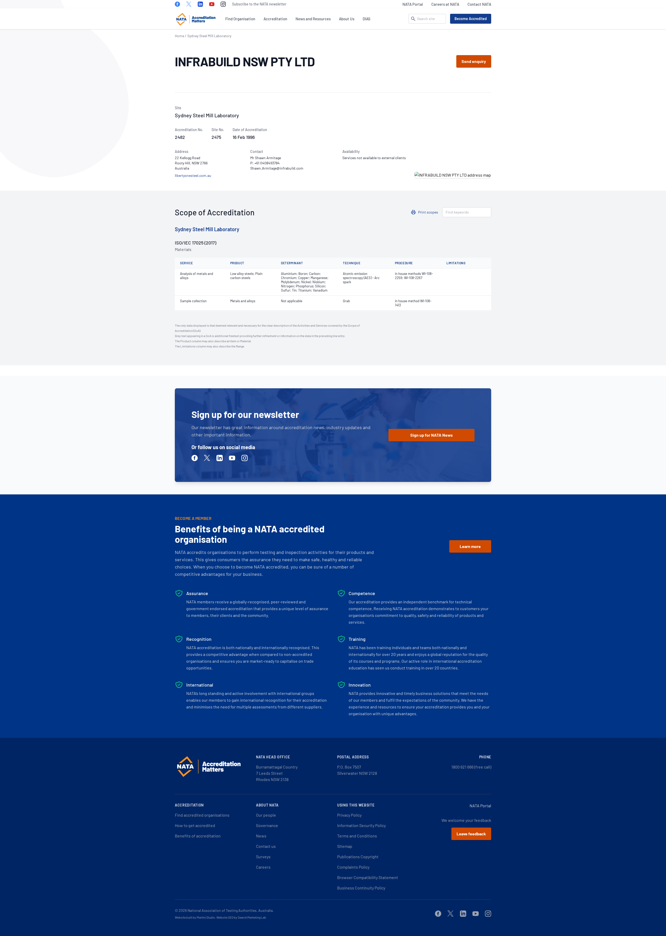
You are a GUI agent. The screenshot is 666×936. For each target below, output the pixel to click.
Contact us (266, 846)
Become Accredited (470, 18)
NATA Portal (412, 4)
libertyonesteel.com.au (193, 175)
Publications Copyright (358, 856)
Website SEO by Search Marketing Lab (241, 917)
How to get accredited (195, 825)
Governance (267, 825)
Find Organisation (240, 18)
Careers (263, 866)
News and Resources (313, 18)
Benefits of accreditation (198, 835)
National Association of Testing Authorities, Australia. (231, 910)
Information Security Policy (361, 825)
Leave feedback (471, 833)
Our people (266, 814)
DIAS (366, 18)
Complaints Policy (353, 866)
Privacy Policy (349, 814)
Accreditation (275, 18)
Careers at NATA (445, 4)
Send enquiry (474, 61)
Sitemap (344, 846)
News (261, 835)
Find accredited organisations (202, 814)
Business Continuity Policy (361, 887)
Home (179, 36)
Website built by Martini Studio (195, 917)
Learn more (470, 546)
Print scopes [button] (428, 212)
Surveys (263, 856)
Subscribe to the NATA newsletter (259, 4)
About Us (346, 18)
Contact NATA (479, 4)
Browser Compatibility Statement (367, 877)
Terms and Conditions (357, 835)
